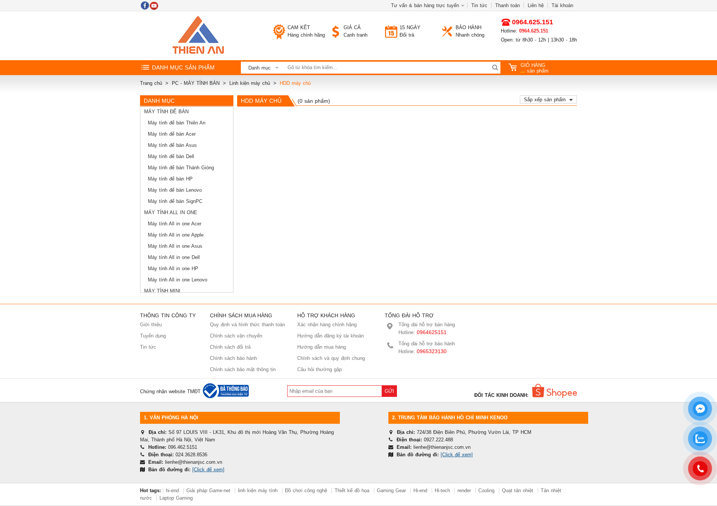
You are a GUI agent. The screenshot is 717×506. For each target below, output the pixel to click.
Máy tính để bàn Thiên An (176, 123)
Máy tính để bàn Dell (171, 156)
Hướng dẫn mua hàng (321, 347)
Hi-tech (442, 490)
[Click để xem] (208, 469)
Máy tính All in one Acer (174, 223)
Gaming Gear (392, 490)
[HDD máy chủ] (198, 36)
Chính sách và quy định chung (331, 358)
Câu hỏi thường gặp (319, 369)
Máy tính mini (162, 291)
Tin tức (479, 5)
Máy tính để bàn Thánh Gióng (181, 167)
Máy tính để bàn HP (170, 179)
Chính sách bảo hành (233, 358)
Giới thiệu (151, 324)
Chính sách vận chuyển (236, 336)
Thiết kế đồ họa (352, 490)
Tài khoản (562, 5)
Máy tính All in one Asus (175, 246)
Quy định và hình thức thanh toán (247, 324)
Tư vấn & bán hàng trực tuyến (425, 5)
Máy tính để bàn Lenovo (175, 190)
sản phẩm (535, 68)
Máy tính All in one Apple (176, 235)
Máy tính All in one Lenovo (177, 280)
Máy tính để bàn (166, 111)
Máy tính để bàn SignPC (175, 201)
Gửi (389, 391)
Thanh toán (507, 5)
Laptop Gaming (176, 498)
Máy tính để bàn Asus (172, 145)
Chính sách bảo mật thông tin (243, 369)
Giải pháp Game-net (208, 490)
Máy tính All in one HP (173, 268)
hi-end (172, 490)
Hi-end (420, 490)
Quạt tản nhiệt (517, 490)
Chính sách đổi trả (230, 347)
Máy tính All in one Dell (174, 257)
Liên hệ (536, 5)
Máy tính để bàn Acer (172, 134)
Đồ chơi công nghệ (306, 490)
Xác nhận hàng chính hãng (327, 324)
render (464, 490)
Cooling (486, 490)
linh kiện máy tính (257, 490)
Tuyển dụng (153, 336)
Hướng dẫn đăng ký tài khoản (330, 336)
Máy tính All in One (170, 212)
